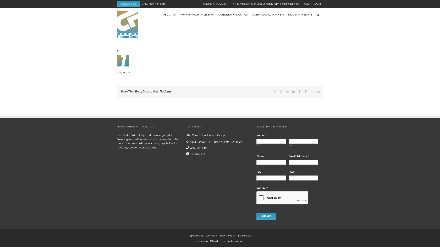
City (259, 172)
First (259, 145)
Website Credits (218, 241)
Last (291, 145)
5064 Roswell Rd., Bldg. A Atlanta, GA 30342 (216, 141)
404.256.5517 (197, 153)
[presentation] (282, 198)
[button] (318, 15)
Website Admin (235, 241)
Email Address (299, 156)
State (293, 172)
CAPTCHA (262, 187)
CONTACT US (128, 3)
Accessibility (203, 241)
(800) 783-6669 (157, 3)
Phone (261, 156)
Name (261, 135)
